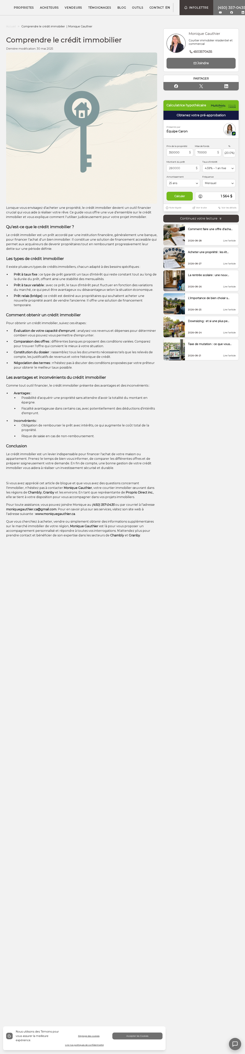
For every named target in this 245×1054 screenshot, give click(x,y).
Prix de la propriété (177, 146)
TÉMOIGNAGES (99, 7)
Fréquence (208, 176)
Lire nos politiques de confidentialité (84, 1044)
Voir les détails (228, 207)
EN (167, 7)
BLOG (121, 7)
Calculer (179, 196)
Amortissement (175, 176)
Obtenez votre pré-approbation (201, 115)
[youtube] (220, 12)
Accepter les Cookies (137, 1035)
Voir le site (201, 207)
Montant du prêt (176, 162)
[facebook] (231, 12)
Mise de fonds (202, 146)
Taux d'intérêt (209, 162)
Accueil (11, 26)
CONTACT (156, 7)
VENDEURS (73, 7)
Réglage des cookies (89, 1035)
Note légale (175, 207)
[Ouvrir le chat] (235, 1044)
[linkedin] (243, 12)
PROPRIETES (24, 7)
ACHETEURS (49, 7)
